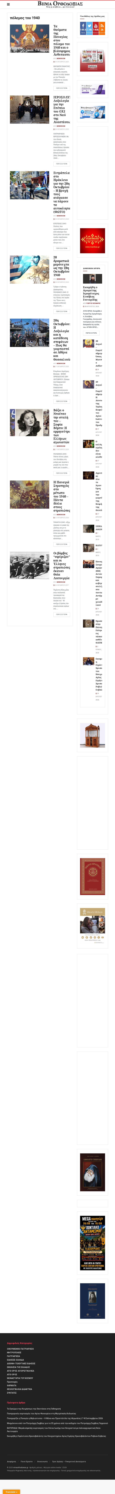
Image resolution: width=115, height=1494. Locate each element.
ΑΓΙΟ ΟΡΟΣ (12, 1374)
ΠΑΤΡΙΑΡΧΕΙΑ (13, 1356)
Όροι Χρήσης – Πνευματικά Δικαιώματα (69, 1461)
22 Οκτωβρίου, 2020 (62, 518)
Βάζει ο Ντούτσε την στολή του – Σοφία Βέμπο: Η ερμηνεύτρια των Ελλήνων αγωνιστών (62, 426)
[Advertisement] (92, 173)
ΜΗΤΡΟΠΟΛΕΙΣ (14, 1352)
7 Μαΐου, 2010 (98, 536)
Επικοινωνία (42, 1461)
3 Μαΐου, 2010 (98, 552)
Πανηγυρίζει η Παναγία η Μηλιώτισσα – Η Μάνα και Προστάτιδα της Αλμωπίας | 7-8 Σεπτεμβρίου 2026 (55, 1418)
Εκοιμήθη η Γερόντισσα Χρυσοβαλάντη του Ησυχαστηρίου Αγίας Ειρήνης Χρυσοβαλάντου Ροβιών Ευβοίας (56, 1436)
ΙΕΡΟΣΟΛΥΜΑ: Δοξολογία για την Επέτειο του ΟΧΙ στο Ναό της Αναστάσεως (64, 109)
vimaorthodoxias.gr (20, 1468)
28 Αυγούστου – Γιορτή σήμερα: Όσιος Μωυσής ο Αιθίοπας (101, 353)
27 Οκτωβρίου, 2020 (62, 366)
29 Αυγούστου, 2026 (100, 432)
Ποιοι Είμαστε (27, 1461)
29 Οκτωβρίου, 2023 (62, 62)
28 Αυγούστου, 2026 (91, 306)
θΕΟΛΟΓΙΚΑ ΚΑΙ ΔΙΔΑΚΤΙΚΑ (19, 1389)
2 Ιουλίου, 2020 (99, 650)
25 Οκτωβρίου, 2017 (62, 585)
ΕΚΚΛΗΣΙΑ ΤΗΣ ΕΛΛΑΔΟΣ (18, 1367)
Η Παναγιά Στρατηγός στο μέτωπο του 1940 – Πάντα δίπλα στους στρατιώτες (61, 496)
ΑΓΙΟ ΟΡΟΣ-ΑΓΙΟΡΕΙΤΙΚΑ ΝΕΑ (20, 1371)
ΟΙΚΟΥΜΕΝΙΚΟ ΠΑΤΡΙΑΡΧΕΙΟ (20, 1349)
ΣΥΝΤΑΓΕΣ (12, 1393)
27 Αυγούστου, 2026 (100, 464)
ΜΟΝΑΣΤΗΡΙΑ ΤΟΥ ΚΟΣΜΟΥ (20, 1378)
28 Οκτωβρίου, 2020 (62, 129)
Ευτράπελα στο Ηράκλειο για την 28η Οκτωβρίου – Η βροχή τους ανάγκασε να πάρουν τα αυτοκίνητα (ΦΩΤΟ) (61, 192)
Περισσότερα (91, 333)
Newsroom (61, 58)
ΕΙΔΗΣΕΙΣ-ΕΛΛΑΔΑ (15, 1360)
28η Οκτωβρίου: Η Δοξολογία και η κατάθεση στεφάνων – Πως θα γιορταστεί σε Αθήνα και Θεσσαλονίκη (63, 339)
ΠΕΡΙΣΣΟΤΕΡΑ (61, 88)
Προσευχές (12, 1382)
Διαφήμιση (11, 1461)
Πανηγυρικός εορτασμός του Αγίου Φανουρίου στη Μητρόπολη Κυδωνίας (41, 1413)
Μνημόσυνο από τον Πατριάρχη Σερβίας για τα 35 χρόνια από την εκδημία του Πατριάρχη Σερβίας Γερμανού (57, 1423)
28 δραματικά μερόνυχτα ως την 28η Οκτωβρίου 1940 (61, 266)
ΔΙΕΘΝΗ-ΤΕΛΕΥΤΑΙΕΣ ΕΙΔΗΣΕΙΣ (21, 1363)
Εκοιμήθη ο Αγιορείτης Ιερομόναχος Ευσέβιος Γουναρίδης (91, 293)
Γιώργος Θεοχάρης (93, 303)
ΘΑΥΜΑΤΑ (11, 1385)
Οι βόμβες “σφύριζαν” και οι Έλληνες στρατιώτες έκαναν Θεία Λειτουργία (61, 565)
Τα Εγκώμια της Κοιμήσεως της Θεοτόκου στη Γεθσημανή (34, 1409)
